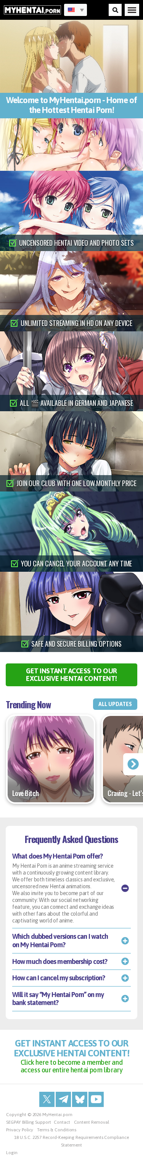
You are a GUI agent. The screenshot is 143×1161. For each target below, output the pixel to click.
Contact (62, 1122)
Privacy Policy (19, 1129)
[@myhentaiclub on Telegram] (63, 1099)
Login (12, 1152)
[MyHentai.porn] (32, 9)
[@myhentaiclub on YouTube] (96, 1099)
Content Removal (91, 1122)
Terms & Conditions (56, 1129)
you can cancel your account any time (76, 563)
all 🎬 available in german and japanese (76, 403)
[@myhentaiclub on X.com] (47, 1099)
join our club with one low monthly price (76, 483)
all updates (115, 704)
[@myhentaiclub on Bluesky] (79, 1099)
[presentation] (133, 764)
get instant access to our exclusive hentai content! (71, 674)
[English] (75, 10)
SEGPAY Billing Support (28, 1122)
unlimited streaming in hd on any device (77, 323)
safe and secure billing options (76, 644)
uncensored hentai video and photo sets (76, 243)
